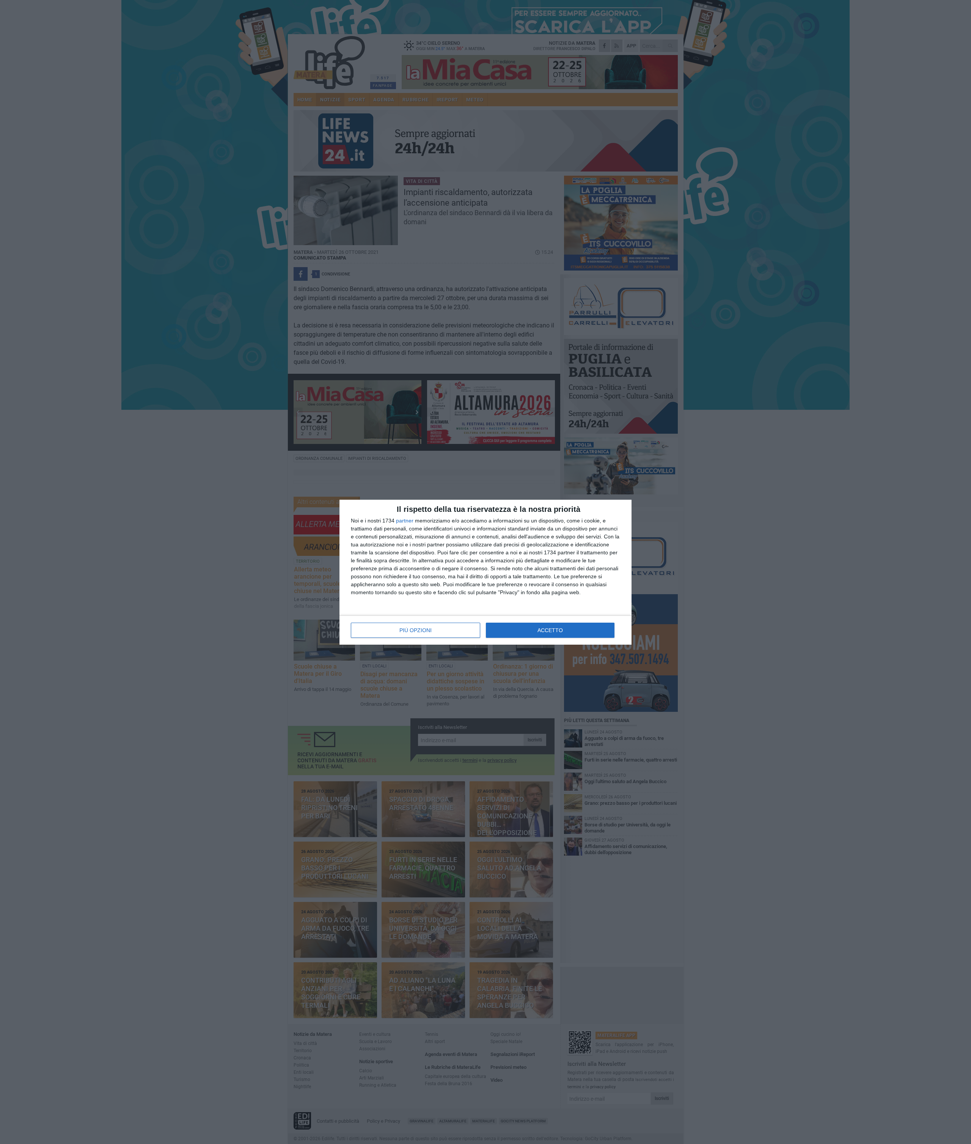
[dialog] (485, 572)
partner (404, 520)
